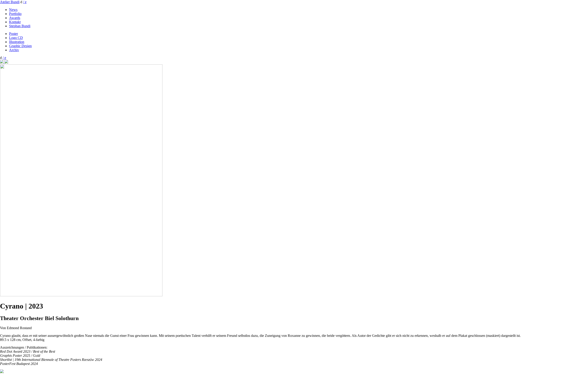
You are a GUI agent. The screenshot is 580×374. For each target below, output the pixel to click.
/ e (25, 2)
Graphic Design (20, 46)
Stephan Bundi (19, 26)
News (13, 10)
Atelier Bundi (9, 2)
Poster (13, 34)
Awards (14, 18)
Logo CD (16, 38)
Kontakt (15, 22)
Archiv (14, 50)
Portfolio (15, 14)
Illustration (16, 42)
